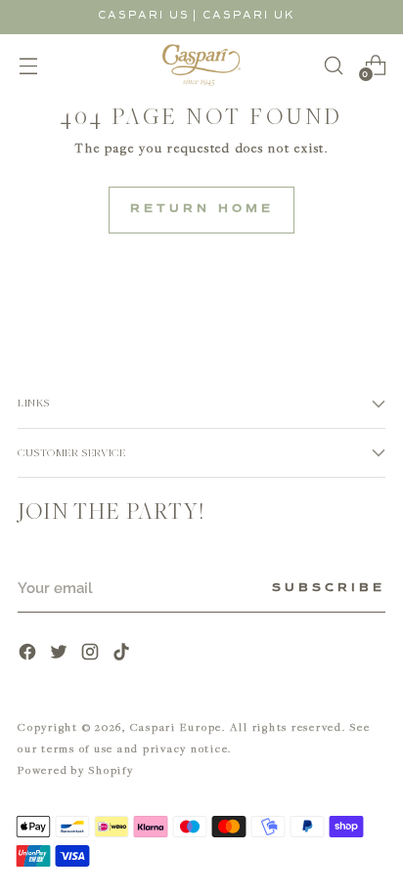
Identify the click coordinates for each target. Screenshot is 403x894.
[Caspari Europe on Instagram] (92, 654)
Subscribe (328, 588)
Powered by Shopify (76, 769)
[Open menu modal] (28, 65)
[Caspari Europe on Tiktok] (123, 654)
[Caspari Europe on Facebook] (29, 654)
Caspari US (144, 15)
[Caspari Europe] (201, 65)
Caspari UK (248, 15)
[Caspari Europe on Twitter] (60, 654)
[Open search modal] (333, 65)
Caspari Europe (176, 726)
